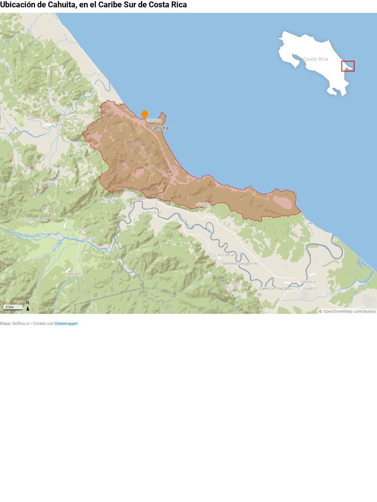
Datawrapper (66, 323)
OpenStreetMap (337, 311)
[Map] (188, 163)
